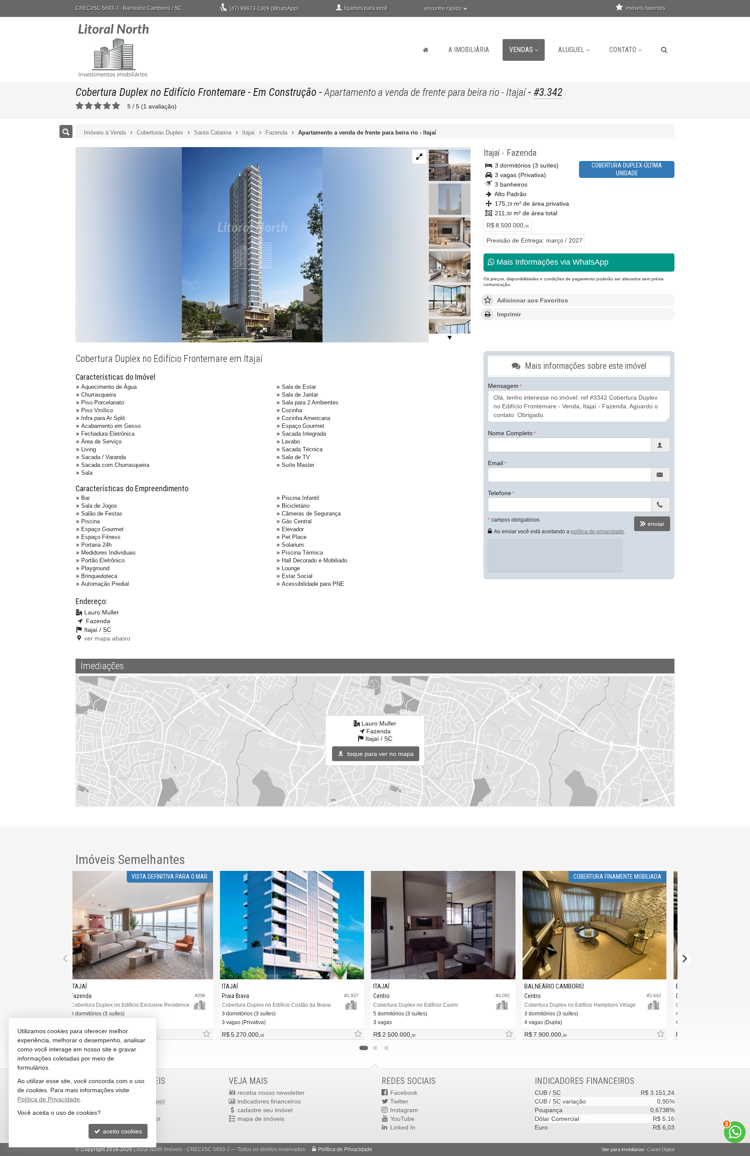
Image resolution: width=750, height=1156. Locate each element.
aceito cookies (121, 1131)
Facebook (404, 1092)
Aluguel (571, 50)
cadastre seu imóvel (265, 1110)
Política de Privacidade (345, 1149)
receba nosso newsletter (271, 1092)
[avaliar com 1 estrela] (80, 106)
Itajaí (492, 153)
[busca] (664, 50)
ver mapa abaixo (107, 638)
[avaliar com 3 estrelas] (98, 106)
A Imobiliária (468, 50)
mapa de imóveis (260, 1118)
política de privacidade (597, 532)
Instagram (404, 1110)
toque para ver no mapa (379, 753)
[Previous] (65, 958)
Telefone (499, 492)
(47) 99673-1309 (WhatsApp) (264, 9)
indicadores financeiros (269, 1101)
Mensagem (503, 385)
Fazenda (521, 153)
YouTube (402, 1118)
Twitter (399, 1101)
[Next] (684, 958)
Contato (622, 50)
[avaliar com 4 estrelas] (107, 106)
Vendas (521, 50)
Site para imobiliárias (623, 1149)
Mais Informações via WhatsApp (551, 262)
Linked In (402, 1127)
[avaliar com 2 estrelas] (89, 106)
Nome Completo (510, 433)
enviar (656, 523)
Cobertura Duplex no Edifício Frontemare (160, 92)
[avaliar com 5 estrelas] (116, 106)
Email (495, 463)
